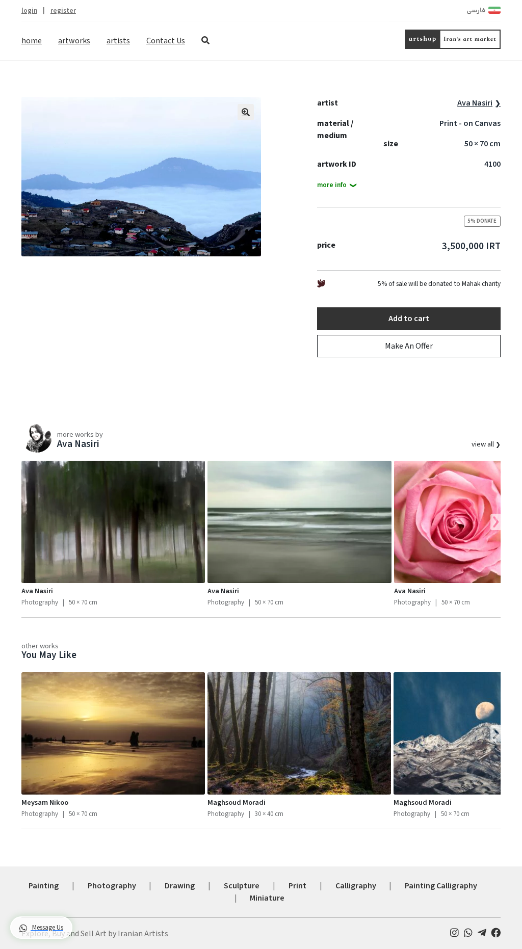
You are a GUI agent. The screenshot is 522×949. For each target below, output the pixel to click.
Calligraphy (355, 885)
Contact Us (165, 40)
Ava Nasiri (474, 103)
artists (118, 40)
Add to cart (408, 318)
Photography (112, 885)
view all (483, 444)
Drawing (180, 885)
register (63, 10)
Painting (44, 885)
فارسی (475, 11)
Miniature (267, 898)
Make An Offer (409, 346)
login (29, 10)
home (31, 40)
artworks (74, 40)
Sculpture (241, 885)
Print (297, 885)
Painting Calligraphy (441, 885)
